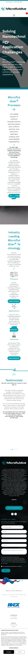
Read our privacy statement (14, 590)
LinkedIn (12, 514)
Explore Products (14, 301)
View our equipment (14, 508)
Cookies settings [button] (13, 647)
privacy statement (14, 642)
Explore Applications (13, 328)
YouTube (15, 514)
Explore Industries (14, 358)
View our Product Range (15, 196)
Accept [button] (9, 652)
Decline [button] (19, 651)
